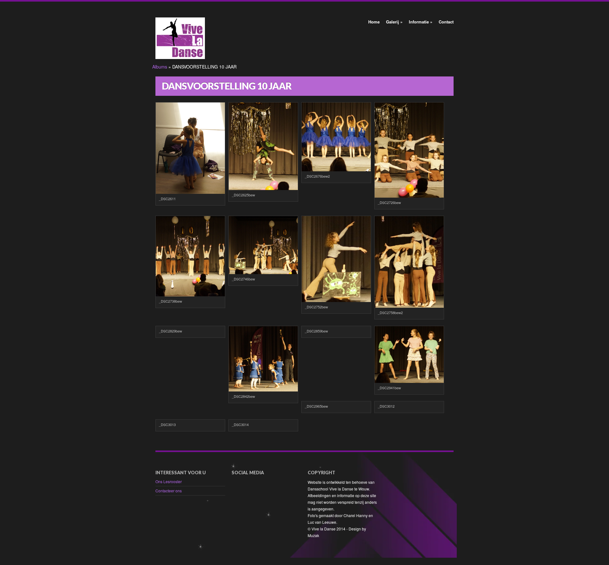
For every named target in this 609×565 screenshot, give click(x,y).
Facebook (235, 482)
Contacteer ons (168, 490)
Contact (446, 22)
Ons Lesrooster (168, 481)
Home (374, 22)
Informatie (420, 22)
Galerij (394, 22)
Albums (159, 66)
